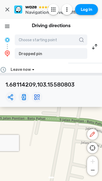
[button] (51, 53)
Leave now (21, 69)
